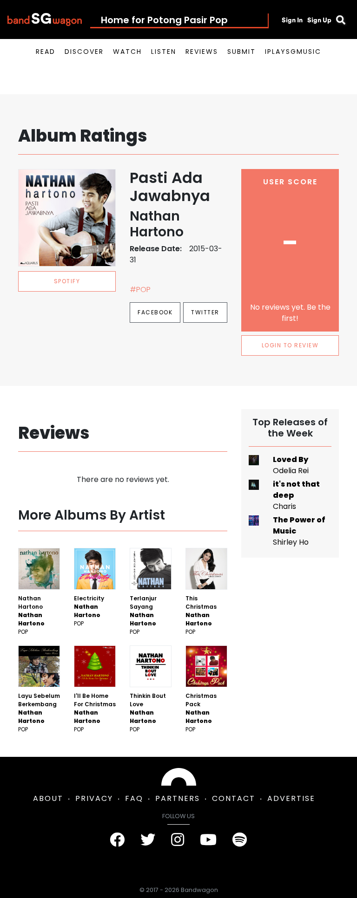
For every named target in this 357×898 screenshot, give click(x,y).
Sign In (292, 20)
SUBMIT (241, 51)
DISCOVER (84, 51)
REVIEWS (201, 51)
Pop (23, 632)
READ (45, 51)
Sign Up (319, 20)
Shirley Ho (291, 542)
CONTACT (233, 798)
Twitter (205, 312)
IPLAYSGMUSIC (293, 51)
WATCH (127, 51)
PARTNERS (177, 798)
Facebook (155, 312)
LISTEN (163, 51)
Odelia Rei (291, 470)
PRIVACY (94, 798)
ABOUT (48, 798)
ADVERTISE (291, 798)
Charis (284, 506)
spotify (67, 281)
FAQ (134, 798)
